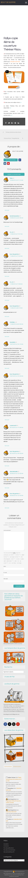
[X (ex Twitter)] (14, 724)
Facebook (19, 160)
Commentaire (7, 530)
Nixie (11, 178)
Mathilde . (12, 322)
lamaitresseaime (14, 216)
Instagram (5, 163)
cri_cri (11, 232)
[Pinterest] (18, 724)
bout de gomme (14, 254)
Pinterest (8, 163)
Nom (5, 566)
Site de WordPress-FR (9, 852)
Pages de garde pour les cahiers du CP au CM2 (13, 779)
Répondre (7, 210)
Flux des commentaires (9, 849)
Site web (6, 578)
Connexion (6, 845)
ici (8, 93)
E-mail (5, 572)
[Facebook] (5, 724)
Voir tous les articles (10, 159)
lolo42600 (12, 342)
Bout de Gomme (8, 2)
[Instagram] (9, 724)
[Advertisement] (14, 20)
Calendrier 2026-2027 (11, 811)
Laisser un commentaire (14, 174)
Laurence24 (13, 425)
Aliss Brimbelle (14, 471)
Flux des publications (9, 848)
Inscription (6, 844)
